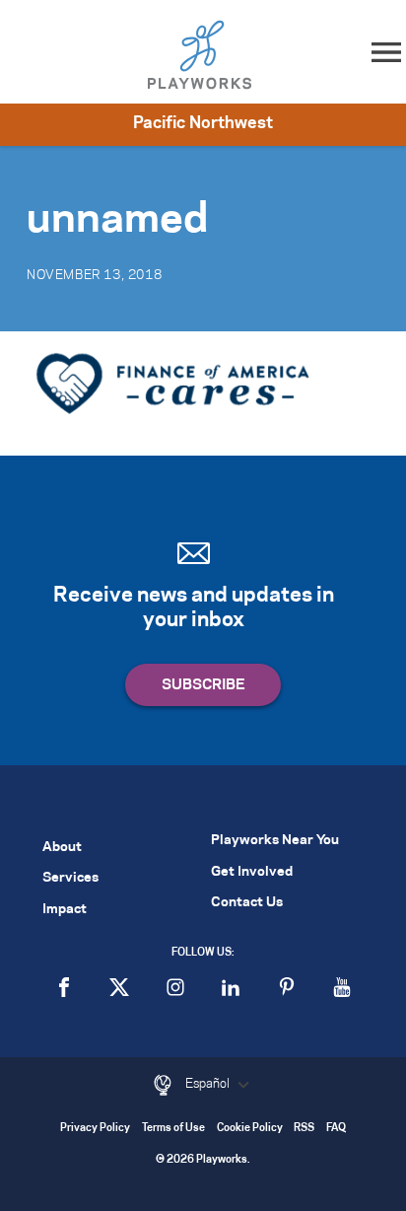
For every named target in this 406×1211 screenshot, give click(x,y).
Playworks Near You (275, 840)
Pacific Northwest (203, 123)
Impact (64, 909)
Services (70, 878)
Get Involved (252, 872)
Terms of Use (173, 1128)
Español (209, 1084)
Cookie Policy (250, 1128)
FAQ (336, 1128)
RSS (304, 1128)
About (62, 847)
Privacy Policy (95, 1128)
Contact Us (247, 902)
